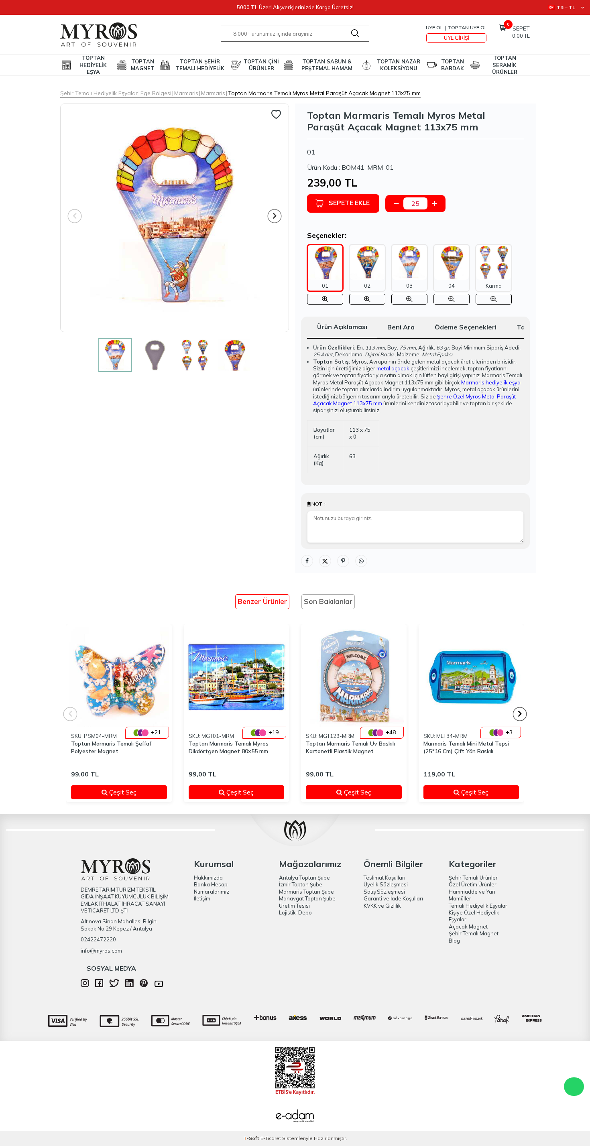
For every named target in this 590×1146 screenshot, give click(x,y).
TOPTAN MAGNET (143, 64)
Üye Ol (434, 27)
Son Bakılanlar (328, 601)
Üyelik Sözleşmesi (386, 884)
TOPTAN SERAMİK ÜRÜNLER (504, 65)
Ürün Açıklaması (342, 327)
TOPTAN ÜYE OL (467, 27)
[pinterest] (144, 985)
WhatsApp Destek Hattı (574, 1086)
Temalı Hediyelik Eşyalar (478, 905)
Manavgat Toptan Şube (307, 898)
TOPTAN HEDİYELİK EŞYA (93, 65)
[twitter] (114, 985)
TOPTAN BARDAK (452, 64)
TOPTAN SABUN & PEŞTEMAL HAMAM (326, 64)
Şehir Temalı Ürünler (473, 877)
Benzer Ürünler (262, 601)
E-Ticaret (270, 1138)
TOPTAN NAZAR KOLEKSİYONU (398, 64)
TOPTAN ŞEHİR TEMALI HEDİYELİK (199, 64)
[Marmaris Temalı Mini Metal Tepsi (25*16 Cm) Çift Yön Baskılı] (471, 677)
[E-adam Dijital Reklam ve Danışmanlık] (295, 1117)
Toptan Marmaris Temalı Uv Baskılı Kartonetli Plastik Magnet (350, 747)
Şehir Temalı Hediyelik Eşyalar (99, 93)
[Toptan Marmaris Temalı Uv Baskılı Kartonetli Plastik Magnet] (354, 677)
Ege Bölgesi (155, 93)
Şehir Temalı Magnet (473, 933)
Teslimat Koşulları (384, 877)
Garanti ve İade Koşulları (393, 898)
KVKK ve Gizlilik (382, 905)
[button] (275, 216)
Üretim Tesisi (294, 905)
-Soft (251, 1138)
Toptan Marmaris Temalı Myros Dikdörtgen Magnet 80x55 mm (229, 747)
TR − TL (566, 7)
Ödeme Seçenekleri (465, 327)
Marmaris (186, 93)
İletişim (202, 898)
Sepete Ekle (349, 203)
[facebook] (99, 985)
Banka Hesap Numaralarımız (211, 887)
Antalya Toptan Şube (304, 877)
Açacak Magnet (468, 926)
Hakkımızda (208, 877)
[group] (175, 218)
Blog (454, 940)
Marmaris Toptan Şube (306, 891)
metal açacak (392, 368)
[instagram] (85, 985)
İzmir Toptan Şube (300, 884)
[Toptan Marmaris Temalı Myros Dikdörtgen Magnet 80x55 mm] (237, 677)
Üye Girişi (456, 38)
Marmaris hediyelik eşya (491, 382)
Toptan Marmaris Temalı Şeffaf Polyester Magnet (111, 747)
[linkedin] (129, 985)
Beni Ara (401, 327)
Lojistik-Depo (295, 912)
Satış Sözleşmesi (384, 891)
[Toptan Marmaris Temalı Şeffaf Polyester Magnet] (119, 677)
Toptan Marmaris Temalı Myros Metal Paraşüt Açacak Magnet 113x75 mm (324, 93)
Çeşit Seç (132, 792)
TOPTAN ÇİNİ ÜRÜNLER (261, 64)
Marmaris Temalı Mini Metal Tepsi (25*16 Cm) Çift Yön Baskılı (466, 747)
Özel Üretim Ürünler (472, 884)
